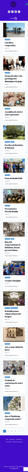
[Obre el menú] (26, 4)
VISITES (12, 141)
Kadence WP (15, 468)
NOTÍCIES (12, 439)
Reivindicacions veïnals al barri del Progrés (13, 314)
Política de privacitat (17, 441)
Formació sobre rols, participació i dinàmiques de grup (13, 79)
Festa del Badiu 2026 (13, 178)
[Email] (16, 12)
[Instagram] (12, 12)
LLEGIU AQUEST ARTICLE (12, 51)
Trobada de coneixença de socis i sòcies (14, 383)
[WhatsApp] (19, 12)
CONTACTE (19, 439)
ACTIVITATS (7, 39)
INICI (7, 439)
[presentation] (14, 30)
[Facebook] (9, 12)
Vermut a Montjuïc (13, 280)
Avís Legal (8, 441)
